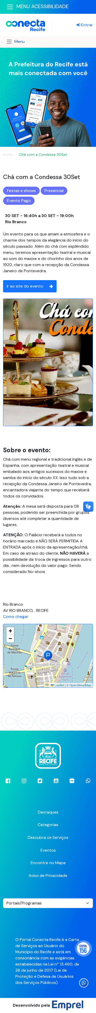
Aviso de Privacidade (48, 875)
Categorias (48, 824)
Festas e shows (21, 190)
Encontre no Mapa (48, 862)
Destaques (48, 812)
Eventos (48, 850)
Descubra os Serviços (48, 837)
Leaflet (59, 685)
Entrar (86, 25)
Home (8, 154)
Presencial (54, 190)
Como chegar (15, 616)
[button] (48, 656)
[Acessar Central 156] (83, 948)
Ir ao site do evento (25, 286)
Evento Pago (19, 200)
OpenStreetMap (80, 685)
